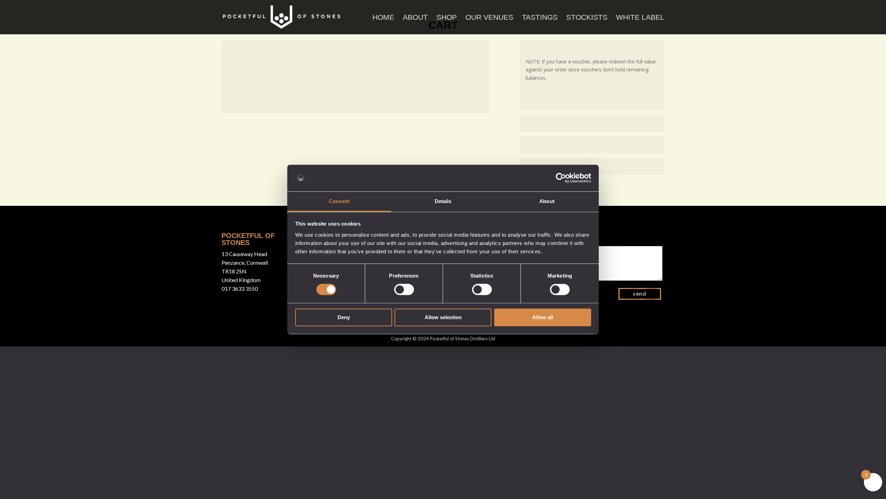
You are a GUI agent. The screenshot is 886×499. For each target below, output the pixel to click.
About (415, 17)
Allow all (542, 317)
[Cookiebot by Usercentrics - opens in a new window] (561, 178)
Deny (343, 317)
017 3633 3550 (240, 288)
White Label (640, 17)
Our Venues (489, 17)
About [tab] (546, 201)
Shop (446, 17)
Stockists (586, 17)
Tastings (540, 17)
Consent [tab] (339, 201)
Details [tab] (443, 201)
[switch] (404, 289)
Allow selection (443, 317)
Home (383, 17)
